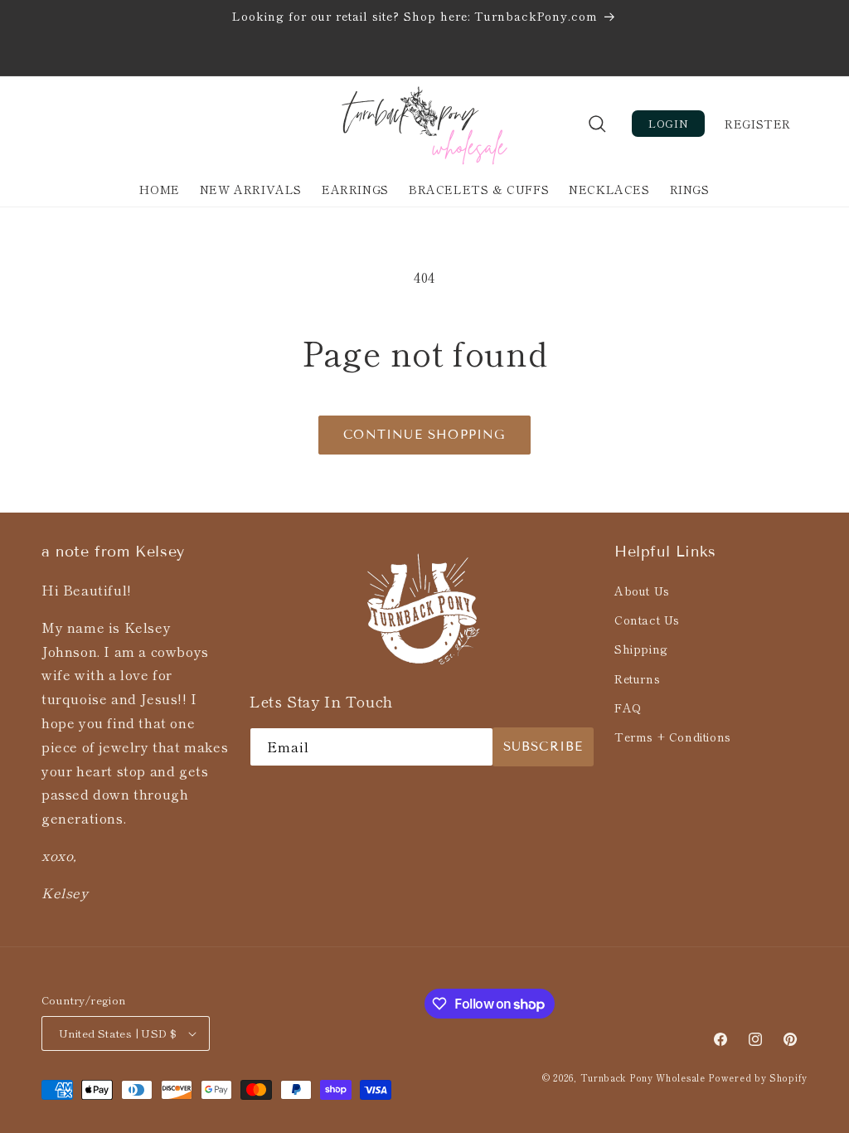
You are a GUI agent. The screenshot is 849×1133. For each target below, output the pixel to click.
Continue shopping (424, 434)
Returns (637, 678)
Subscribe (543, 746)
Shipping (641, 648)
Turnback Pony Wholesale (644, 1077)
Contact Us (647, 619)
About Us (642, 590)
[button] (597, 124)
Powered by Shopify (758, 1077)
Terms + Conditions (672, 736)
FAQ (628, 707)
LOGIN (668, 123)
